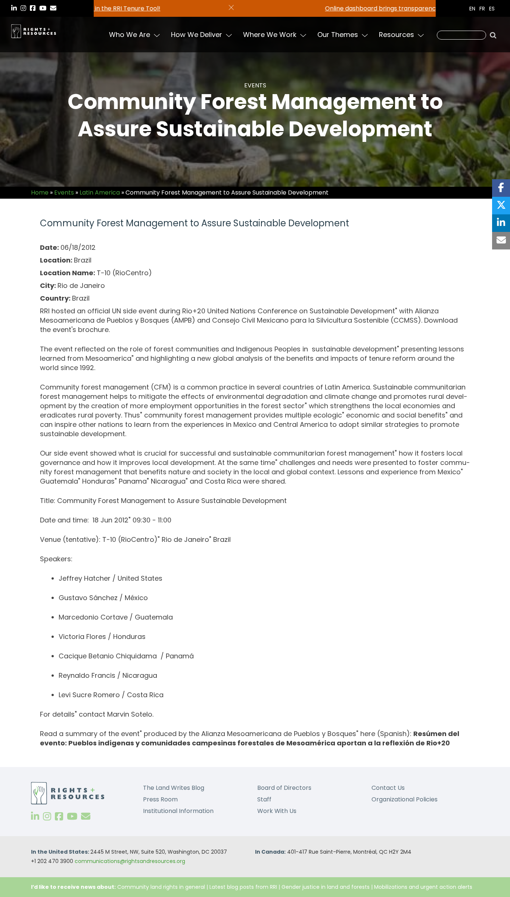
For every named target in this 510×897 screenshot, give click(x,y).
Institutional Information (178, 811)
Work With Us (276, 811)
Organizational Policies (404, 799)
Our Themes (337, 34)
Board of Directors (284, 787)
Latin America (100, 192)
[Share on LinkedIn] (501, 223)
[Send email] (501, 240)
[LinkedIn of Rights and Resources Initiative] (35, 816)
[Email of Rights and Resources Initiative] (85, 816)
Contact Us (388, 787)
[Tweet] (501, 205)
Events (64, 192)
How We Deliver (196, 34)
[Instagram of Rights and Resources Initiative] (47, 816)
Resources (396, 34)
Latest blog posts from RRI (243, 887)
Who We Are (129, 34)
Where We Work (269, 34)
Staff (264, 799)
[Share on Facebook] (501, 188)
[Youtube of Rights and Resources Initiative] (72, 816)
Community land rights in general (161, 887)
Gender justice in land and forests (326, 887)
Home (40, 192)
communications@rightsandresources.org (130, 861)
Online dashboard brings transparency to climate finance (264, 8)
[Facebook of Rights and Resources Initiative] (59, 816)
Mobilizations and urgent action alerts (423, 887)
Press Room (160, 799)
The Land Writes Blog (173, 787)
